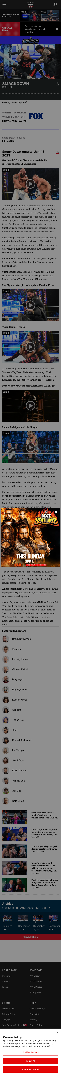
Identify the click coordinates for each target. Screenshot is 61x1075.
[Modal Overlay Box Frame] (30, 537)
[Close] (57, 1032)
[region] (30, 1051)
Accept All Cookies (30, 1069)
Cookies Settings (30, 1052)
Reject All (30, 1061)
